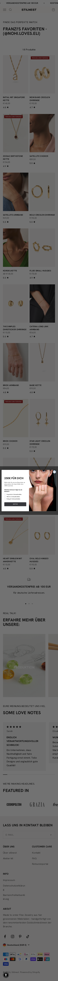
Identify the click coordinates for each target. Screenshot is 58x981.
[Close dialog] (54, 471)
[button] (6, 975)
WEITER (15, 504)
